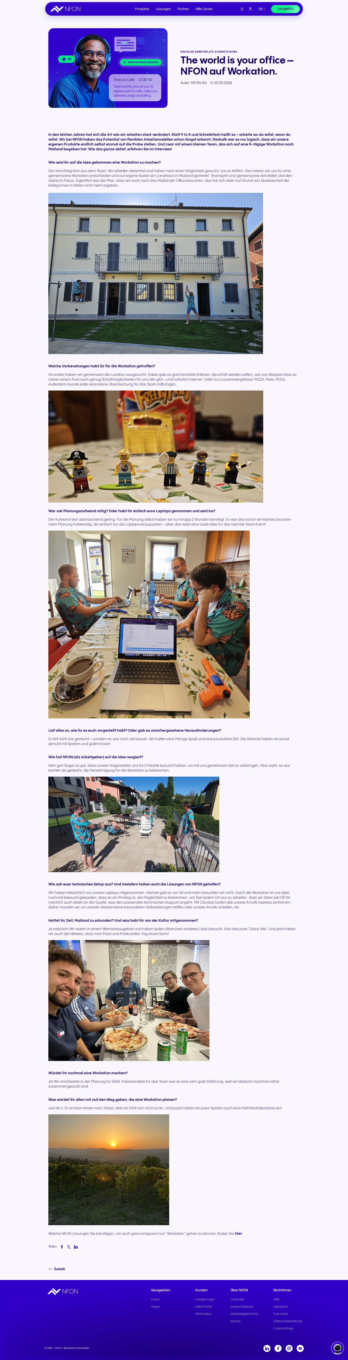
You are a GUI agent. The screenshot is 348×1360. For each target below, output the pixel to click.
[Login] (251, 9)
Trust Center (280, 1314)
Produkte (142, 9)
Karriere (235, 1321)
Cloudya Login (204, 1299)
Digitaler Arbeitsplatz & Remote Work (208, 52)
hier (238, 1234)
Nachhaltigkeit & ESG (244, 1314)
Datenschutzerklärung (287, 1321)
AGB (276, 1299)
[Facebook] (278, 1348)
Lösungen (163, 9)
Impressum (280, 1306)
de (261, 9)
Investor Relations (242, 1306)
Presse (155, 1306)
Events (155, 1299)
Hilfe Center (204, 9)
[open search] (242, 9)
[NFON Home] (66, 9)
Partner (183, 9)
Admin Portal (203, 1306)
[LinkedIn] (266, 1348)
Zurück (59, 1269)
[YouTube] (300, 1348)
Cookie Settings (283, 1328)
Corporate (237, 1299)
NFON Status (203, 1314)
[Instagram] (289, 1348)
